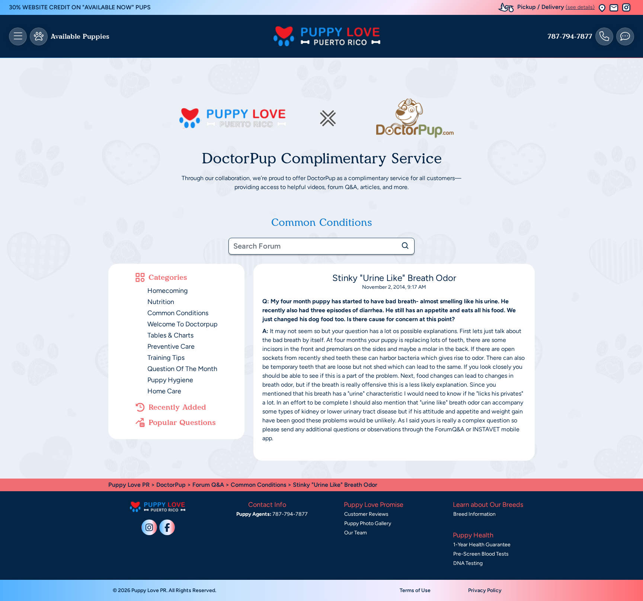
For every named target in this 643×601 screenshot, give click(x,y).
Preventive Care (171, 346)
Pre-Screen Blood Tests (481, 554)
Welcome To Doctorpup (182, 324)
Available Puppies (80, 36)
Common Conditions (177, 313)
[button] (602, 7)
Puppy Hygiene (170, 380)
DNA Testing (468, 563)
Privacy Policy (485, 590)
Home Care (164, 391)
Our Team (355, 533)
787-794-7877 (569, 36)
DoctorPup (171, 484)
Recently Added (177, 407)
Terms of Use (415, 590)
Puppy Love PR (129, 484)
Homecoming (167, 291)
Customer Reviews (366, 514)
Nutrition (160, 302)
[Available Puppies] (39, 36)
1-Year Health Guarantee (482, 544)
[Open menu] (18, 36)
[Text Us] (625, 36)
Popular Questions (182, 422)
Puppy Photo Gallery (367, 523)
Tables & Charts (170, 335)
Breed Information (474, 514)
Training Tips (166, 358)
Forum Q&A (208, 484)
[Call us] (604, 36)
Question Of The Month (182, 369)
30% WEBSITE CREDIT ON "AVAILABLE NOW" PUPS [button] (80, 7)
